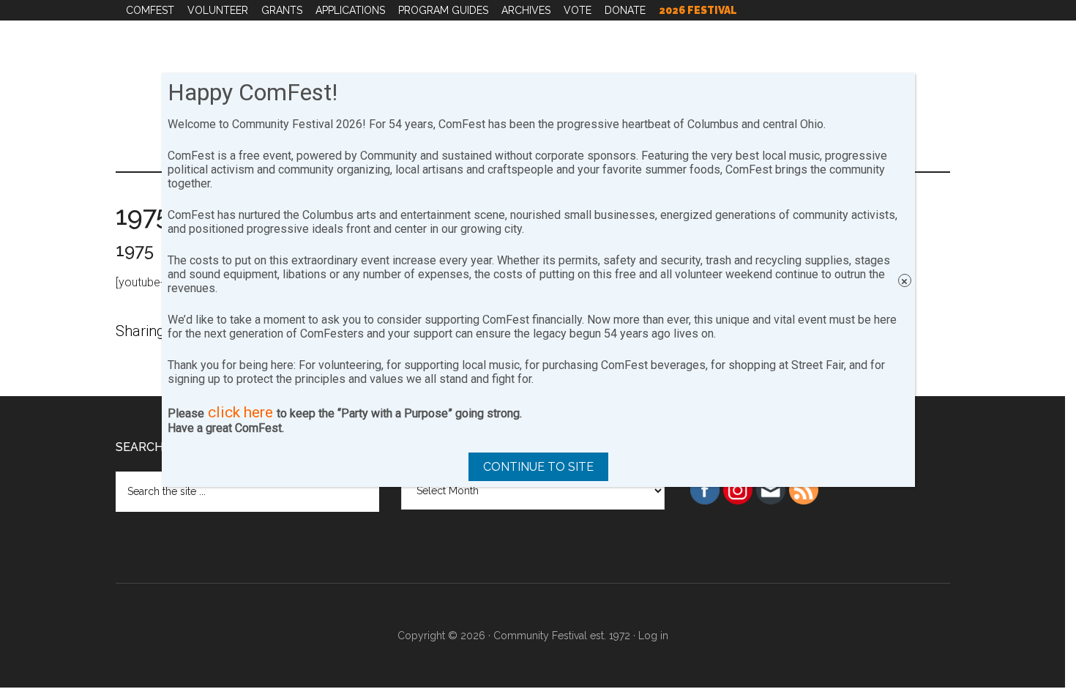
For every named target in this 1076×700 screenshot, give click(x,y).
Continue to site (538, 467)
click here (240, 412)
